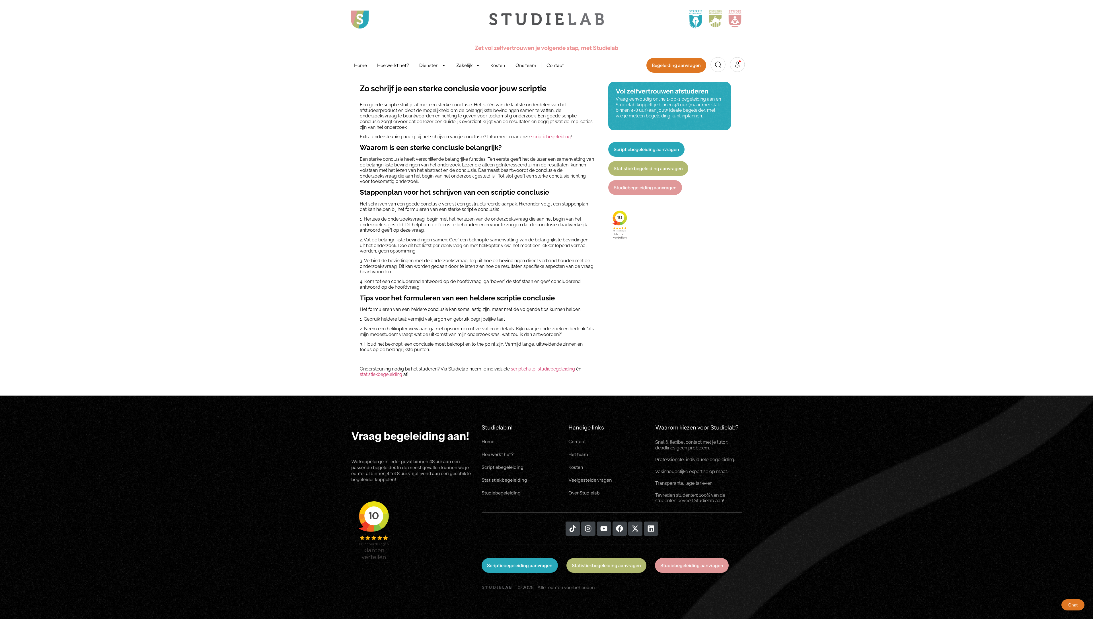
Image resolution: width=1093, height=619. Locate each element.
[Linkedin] (651, 529)
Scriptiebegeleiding (502, 467)
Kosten (497, 65)
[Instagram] (588, 529)
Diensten (429, 65)
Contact (555, 65)
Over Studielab (584, 493)
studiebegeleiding (556, 369)
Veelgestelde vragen (590, 480)
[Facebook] (620, 529)
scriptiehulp (523, 369)
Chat (1073, 605)
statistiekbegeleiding (381, 374)
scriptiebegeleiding (551, 136)
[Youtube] (604, 529)
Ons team (525, 65)
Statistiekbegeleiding (504, 480)
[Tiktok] (573, 529)
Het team (578, 454)
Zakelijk (464, 65)
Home (360, 65)
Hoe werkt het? (393, 65)
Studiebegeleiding (501, 493)
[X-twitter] (635, 529)
